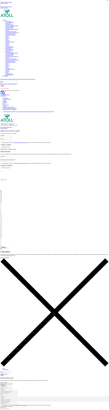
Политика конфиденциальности (10, 108)
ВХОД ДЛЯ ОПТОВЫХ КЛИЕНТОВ (9, 83)
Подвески (8, 38)
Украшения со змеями (10, 33)
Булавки (7, 44)
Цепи (7, 39)
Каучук (7, 45)
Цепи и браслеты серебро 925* (12, 32)
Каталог (4, 20)
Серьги (7, 37)
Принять (7, 257)
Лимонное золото (9, 28)
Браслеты (8, 40)
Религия (7, 30)
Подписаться (3, 95)
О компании (5, 98)
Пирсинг (7, 42)
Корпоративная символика (9, 107)
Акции (4, 100)
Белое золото (8, 21)
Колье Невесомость (10, 47)
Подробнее (3, 257)
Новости (5, 101)
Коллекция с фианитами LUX (12, 29)
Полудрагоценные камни (11, 31)
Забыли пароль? (4, 374)
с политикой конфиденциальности (20, 142)
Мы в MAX (7, 94)
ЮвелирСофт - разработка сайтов (9, 149)
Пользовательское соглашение (9, 109)
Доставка (6, 3)
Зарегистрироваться (5, 408)
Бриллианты (8, 23)
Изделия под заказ (9, 24)
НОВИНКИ (5, 75)
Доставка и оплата (7, 99)
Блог (4, 103)
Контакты (5, 102)
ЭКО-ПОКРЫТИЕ (10, 22)
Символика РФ (9, 46)
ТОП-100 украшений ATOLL (12, 25)
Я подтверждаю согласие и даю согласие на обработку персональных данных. (26, 142)
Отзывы (4, 106)
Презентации (6, 104)
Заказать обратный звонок (6, 2)
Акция (2, 3)
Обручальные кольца (10, 41)
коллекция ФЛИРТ (10, 26)
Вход (4, 368)
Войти (2, 81)
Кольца (7, 36)
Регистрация (5, 369)
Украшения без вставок (11, 34)
